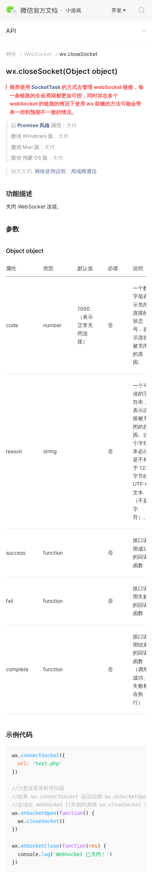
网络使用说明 (50, 171)
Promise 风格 (33, 125)
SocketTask (46, 87)
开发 (116, 10)
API (11, 31)
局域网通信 (84, 171)
